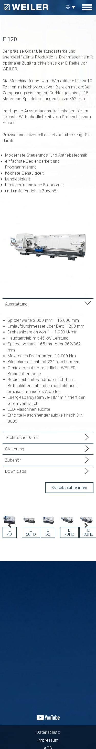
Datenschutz (48, 732)
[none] (71, 7)
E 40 (9, 532)
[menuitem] (71, 7)
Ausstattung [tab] (16, 304)
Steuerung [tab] (14, 449)
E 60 (48, 532)
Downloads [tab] (15, 471)
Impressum (48, 740)
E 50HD (31, 532)
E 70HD (69, 532)
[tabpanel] (48, 371)
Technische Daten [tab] (21, 437)
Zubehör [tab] (13, 460)
